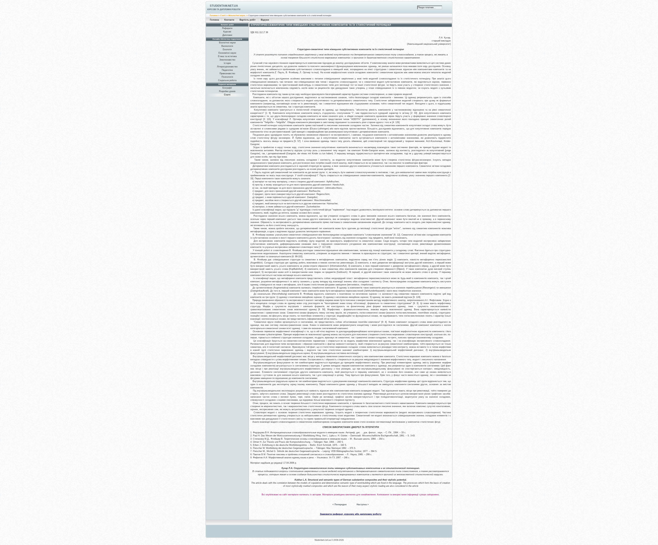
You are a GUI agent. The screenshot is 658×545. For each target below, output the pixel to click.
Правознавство (227, 73)
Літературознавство (227, 66)
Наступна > (363, 504)
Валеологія (227, 46)
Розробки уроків (227, 91)
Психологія (227, 77)
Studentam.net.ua (224, 5)
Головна (214, 15)
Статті (223, 15)
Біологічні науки (227, 42)
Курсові (227, 31)
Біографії (227, 88)
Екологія (227, 49)
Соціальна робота (227, 80)
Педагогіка (227, 70)
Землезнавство (227, 59)
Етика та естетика (227, 56)
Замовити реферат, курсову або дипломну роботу (350, 514)
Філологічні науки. (237, 15)
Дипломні (227, 35)
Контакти (229, 20)
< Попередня (339, 504)
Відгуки (265, 20)
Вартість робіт (247, 20)
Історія (227, 63)
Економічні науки (227, 53)
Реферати (227, 28)
